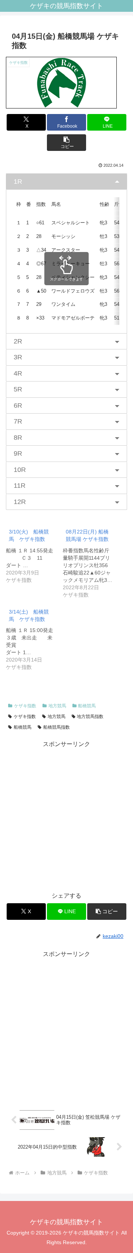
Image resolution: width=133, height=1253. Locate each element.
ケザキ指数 (25, 705)
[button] (66, 142)
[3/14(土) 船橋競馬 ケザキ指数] (34, 637)
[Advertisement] (66, 816)
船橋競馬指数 (56, 727)
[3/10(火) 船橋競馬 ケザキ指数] (34, 554)
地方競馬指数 (90, 716)
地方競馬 (57, 705)
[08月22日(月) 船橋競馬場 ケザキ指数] (91, 561)
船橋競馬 (87, 705)
